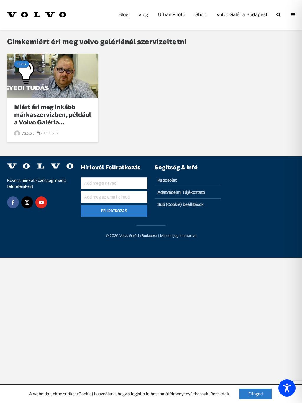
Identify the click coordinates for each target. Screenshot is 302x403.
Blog (123, 15)
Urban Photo (171, 15)
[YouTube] (41, 202)
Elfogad (255, 394)
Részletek (219, 394)
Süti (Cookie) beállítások (180, 204)
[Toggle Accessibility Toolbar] (287, 388)
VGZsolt (27, 133)
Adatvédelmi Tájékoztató (181, 192)
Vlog (143, 15)
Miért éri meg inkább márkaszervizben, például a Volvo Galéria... (52, 114)
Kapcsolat (167, 180)
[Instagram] (27, 202)
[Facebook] (13, 202)
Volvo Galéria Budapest (241, 15)
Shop (200, 15)
